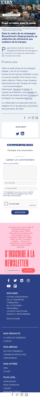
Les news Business (14, 29)
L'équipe (7, 388)
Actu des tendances (13, 351)
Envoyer (20, 212)
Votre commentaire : (11, 163)
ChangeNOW (12, 302)
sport (34, 51)
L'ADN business (10, 358)
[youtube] (9, 287)
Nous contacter (11, 385)
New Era (28, 98)
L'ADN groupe (9, 381)
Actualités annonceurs (11, 15)
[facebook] (12, 395)
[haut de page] (36, 394)
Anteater (30, 92)
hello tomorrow (15, 300)
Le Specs (32, 95)
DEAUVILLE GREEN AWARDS (18, 314)
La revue (7, 341)
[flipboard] (26, 395)
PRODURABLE (13, 308)
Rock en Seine (13, 319)
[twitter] (17, 395)
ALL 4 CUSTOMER (14, 305)
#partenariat (18, 18)
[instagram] (28, 281)
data (5, 368)
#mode (6, 18)
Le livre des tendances (14, 338)
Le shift (7, 371)
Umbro (26, 89)
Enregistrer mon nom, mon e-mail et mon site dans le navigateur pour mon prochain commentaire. (18, 194)
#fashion (26, 15)
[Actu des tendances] (7, 2)
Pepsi (8, 48)
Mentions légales (12, 392)
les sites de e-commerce (27, 105)
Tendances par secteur (14, 354)
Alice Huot (7, 25)
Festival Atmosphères (17, 297)
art (3, 53)
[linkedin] (21, 395)
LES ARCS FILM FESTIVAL (17, 311)
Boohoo (17, 89)
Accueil (4, 29)
